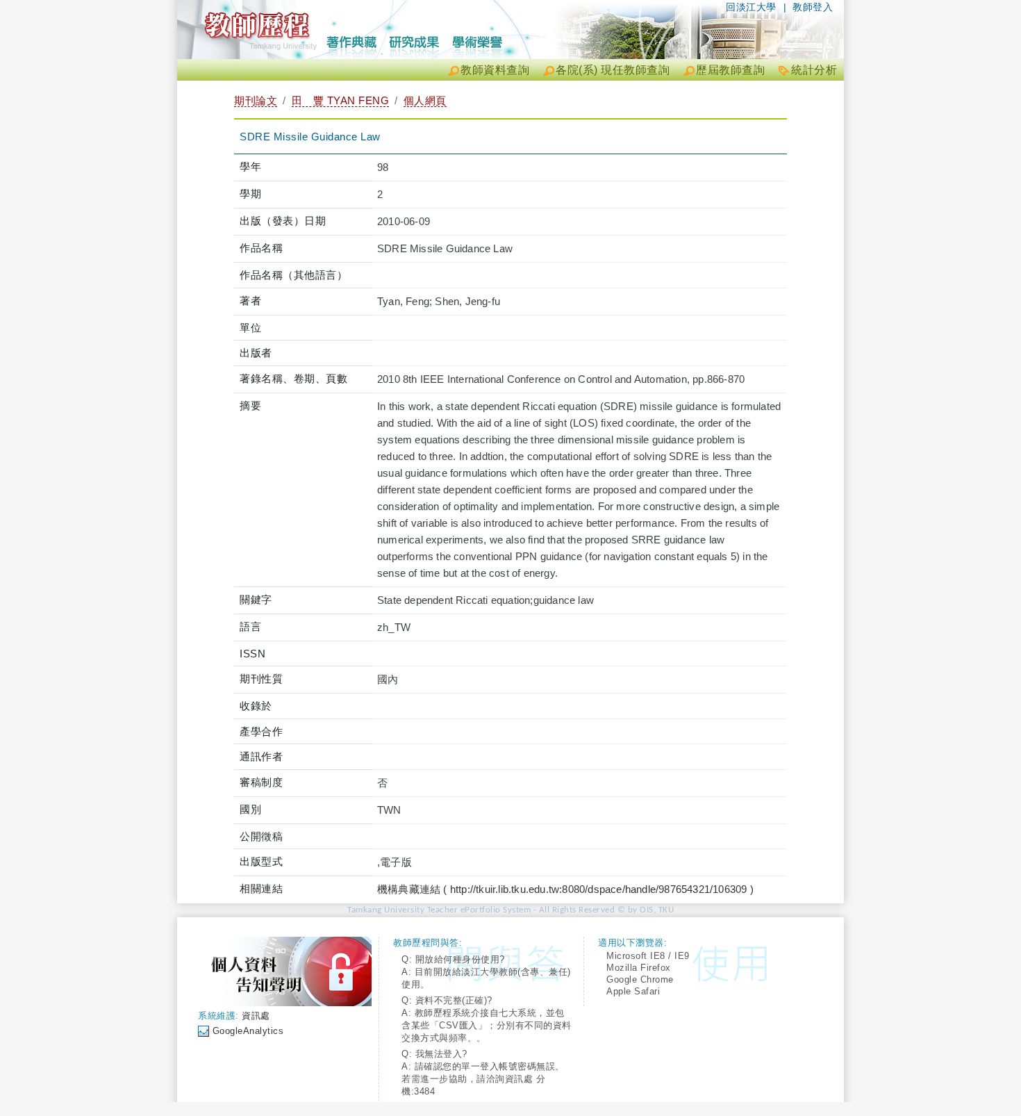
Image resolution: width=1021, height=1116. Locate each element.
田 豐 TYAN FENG (341, 100)
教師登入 (812, 7)
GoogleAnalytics (248, 1031)
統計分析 (814, 70)
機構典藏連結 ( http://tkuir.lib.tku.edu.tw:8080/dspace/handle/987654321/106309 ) (565, 889)
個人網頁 (425, 100)
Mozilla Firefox (638, 967)
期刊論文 (255, 100)
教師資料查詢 (494, 70)
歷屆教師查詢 (730, 70)
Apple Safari (633, 991)
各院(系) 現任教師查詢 (613, 70)
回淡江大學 (751, 7)
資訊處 (256, 1015)
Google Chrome (640, 979)
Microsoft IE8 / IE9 (648, 956)
